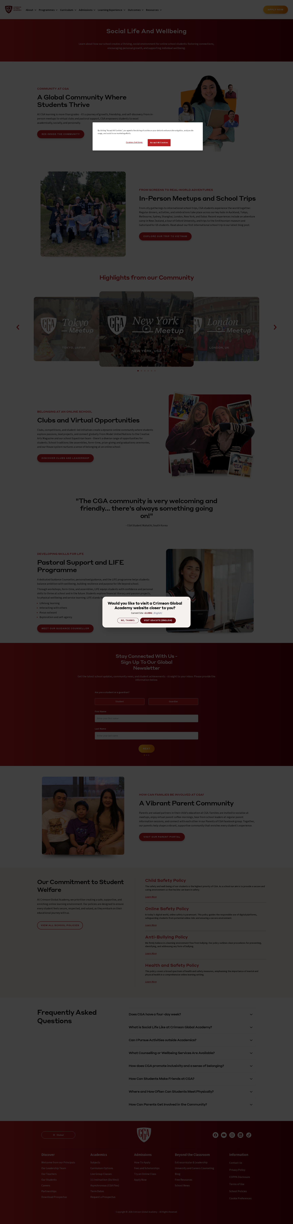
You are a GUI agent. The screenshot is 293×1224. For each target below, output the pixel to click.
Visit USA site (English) (158, 620)
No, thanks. (128, 620)
